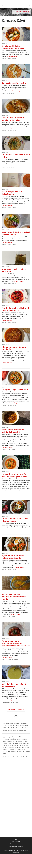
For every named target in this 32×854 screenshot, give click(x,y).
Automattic (16, 852)
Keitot (3, 43)
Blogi (16, 839)
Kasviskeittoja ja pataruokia (16, 846)
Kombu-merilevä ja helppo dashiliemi (14, 270)
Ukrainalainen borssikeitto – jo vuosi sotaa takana (16, 309)
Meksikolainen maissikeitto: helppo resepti (14, 685)
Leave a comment (12, 58)
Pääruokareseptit (15, 841)
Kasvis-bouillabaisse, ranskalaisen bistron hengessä (16, 47)
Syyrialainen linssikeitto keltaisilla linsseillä (13, 430)
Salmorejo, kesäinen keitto (14, 83)
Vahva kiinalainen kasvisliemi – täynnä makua (15, 519)
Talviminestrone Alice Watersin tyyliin (16, 155)
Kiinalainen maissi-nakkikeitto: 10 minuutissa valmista (14, 596)
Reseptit (8, 43)
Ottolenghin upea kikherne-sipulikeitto (14, 348)
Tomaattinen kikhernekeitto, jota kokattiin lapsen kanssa (15, 475)
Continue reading (12, 56)
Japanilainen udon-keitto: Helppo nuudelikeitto (13, 556)
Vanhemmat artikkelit (16, 709)
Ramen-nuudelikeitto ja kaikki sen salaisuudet (16, 233)
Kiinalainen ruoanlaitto (16, 844)
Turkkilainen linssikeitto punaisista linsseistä (13, 118)
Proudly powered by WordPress (11, 850)
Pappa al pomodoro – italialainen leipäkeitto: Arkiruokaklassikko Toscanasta (16, 643)
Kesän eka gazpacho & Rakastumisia (12, 192)
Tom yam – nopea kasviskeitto (15, 389)
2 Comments (11, 365)
